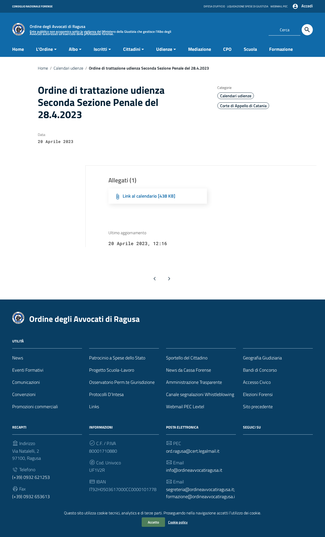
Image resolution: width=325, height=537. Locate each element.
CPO (227, 49)
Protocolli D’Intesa (106, 394)
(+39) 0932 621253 (31, 477)
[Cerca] (307, 29)
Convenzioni (24, 394)
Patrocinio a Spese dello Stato (117, 357)
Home (18, 49)
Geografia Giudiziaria (262, 357)
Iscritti (100, 49)
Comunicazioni (26, 382)
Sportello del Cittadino (186, 357)
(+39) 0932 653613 (31, 496)
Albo (73, 49)
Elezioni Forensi (258, 394)
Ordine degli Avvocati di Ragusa (84, 319)
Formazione (281, 49)
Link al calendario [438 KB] (149, 196)
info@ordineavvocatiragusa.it (194, 470)
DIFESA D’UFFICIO (214, 6)
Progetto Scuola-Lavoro (111, 370)
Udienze (164, 49)
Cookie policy (178, 522)
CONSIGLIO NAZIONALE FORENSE (32, 6)
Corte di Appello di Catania (243, 106)
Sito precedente (258, 406)
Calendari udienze (68, 68)
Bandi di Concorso (260, 370)
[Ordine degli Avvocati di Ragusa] (18, 28)
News (17, 357)
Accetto (153, 522)
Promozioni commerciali (35, 406)
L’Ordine (44, 49)
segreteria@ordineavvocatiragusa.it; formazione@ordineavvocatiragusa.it (200, 496)
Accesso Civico (257, 382)
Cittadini (131, 49)
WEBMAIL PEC (279, 6)
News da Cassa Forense (188, 370)
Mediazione (199, 49)
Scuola (250, 49)
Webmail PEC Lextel (185, 406)
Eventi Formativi (27, 370)
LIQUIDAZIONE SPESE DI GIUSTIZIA (247, 6)
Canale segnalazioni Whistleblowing (200, 394)
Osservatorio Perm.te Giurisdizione (122, 382)
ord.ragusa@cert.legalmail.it (192, 451)
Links (94, 406)
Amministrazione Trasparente (194, 382)
